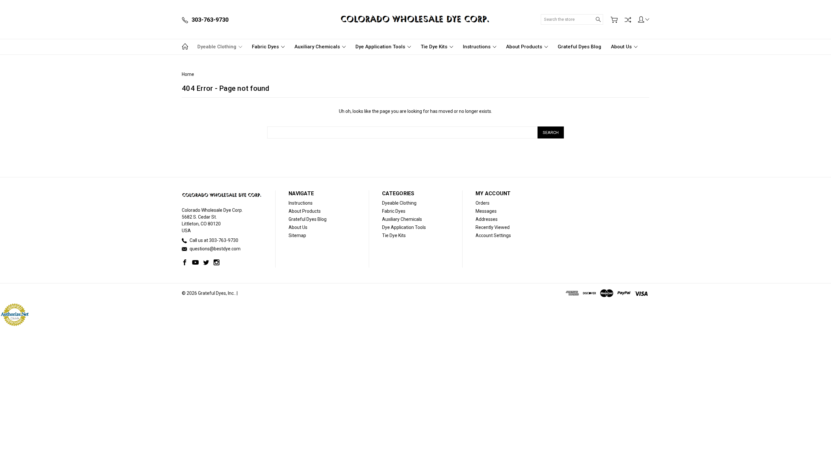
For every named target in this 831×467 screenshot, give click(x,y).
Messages (486, 211)
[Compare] (627, 19)
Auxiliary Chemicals (317, 47)
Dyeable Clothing (217, 47)
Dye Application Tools (380, 47)
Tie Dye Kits (435, 47)
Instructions (477, 47)
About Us (622, 47)
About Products (524, 47)
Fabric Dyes (266, 47)
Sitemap (297, 235)
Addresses (487, 219)
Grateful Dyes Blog (579, 47)
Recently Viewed (493, 227)
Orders (483, 203)
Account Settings (493, 235)
